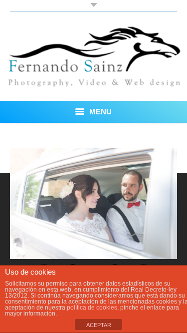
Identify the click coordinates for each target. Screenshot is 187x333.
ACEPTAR (98, 325)
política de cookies (92, 307)
